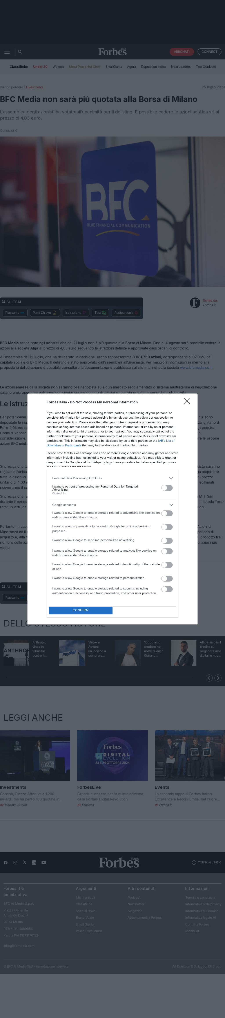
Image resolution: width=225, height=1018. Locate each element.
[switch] (167, 488)
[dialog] (112, 509)
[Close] (188, 402)
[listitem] (112, 478)
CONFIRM (81, 610)
